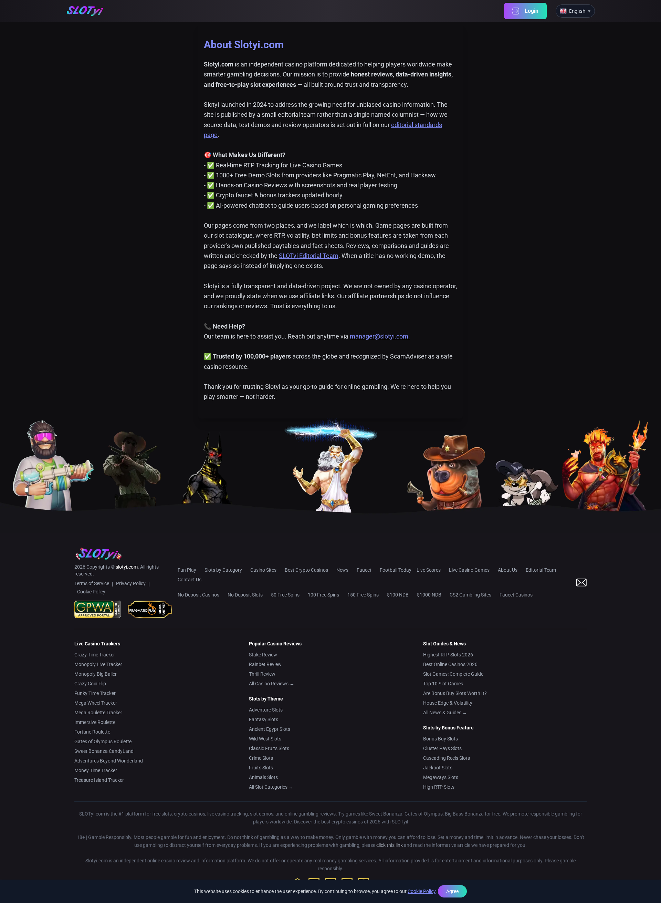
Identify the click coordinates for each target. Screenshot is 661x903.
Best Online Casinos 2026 (450, 664)
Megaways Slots (440, 777)
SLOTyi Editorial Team (308, 255)
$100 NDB (398, 595)
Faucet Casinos (516, 595)
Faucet (364, 570)
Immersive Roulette (94, 722)
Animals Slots (263, 777)
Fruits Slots (261, 767)
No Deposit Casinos (198, 595)
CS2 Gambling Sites (470, 595)
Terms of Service (91, 583)
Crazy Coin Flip (90, 683)
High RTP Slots (438, 787)
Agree (452, 891)
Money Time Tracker (95, 770)
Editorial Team (541, 570)
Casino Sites (263, 570)
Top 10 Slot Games (443, 683)
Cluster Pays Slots (442, 748)
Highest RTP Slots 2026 (448, 654)
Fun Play (187, 570)
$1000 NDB (429, 595)
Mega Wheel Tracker (95, 703)
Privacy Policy (131, 583)
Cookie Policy (422, 891)
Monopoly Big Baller (95, 674)
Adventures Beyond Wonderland (108, 761)
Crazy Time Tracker (94, 654)
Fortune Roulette (92, 732)
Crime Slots (261, 758)
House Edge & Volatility (447, 703)
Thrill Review (262, 674)
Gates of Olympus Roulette (103, 741)
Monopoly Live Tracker (98, 664)
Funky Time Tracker (95, 693)
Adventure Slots (266, 710)
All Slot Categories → (271, 787)
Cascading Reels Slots (446, 758)
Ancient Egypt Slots (269, 729)
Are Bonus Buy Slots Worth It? (455, 693)
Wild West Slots (265, 738)
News (342, 570)
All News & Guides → (445, 712)
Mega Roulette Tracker (98, 712)
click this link (389, 845)
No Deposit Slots (245, 595)
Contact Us (189, 579)
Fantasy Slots (263, 719)
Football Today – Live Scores (410, 570)
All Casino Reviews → (271, 683)
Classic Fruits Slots (269, 748)
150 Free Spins (363, 595)
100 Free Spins (323, 595)
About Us (507, 570)
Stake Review (263, 654)
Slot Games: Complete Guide (453, 674)
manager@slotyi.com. (380, 336)
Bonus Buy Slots (440, 738)
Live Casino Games (469, 570)
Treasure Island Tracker (99, 780)
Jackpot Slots (437, 767)
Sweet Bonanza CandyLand (104, 751)
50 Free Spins (285, 595)
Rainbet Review (265, 664)
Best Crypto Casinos (306, 570)
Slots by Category (223, 570)
